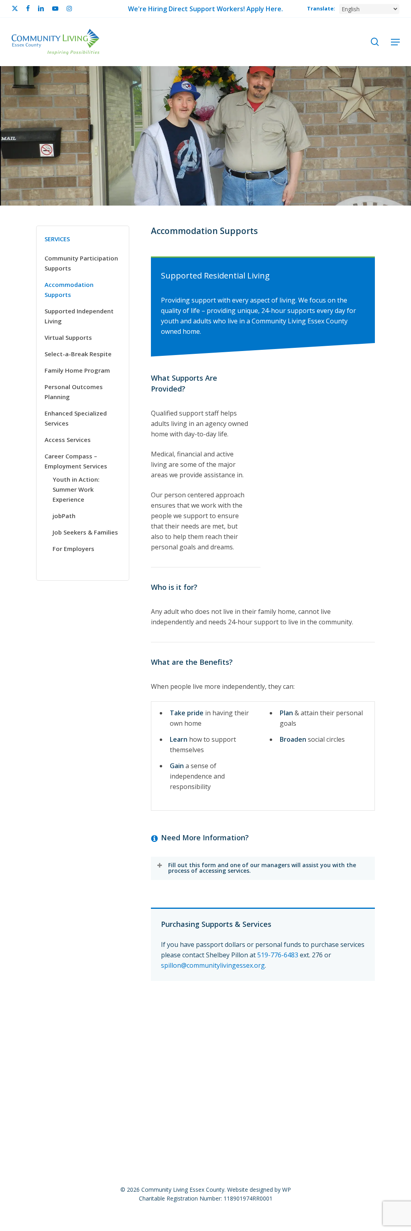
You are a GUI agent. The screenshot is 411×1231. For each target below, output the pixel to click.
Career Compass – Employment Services (76, 461)
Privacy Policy (289, 1049)
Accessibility (122, 1049)
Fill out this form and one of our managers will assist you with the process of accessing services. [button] (262, 867)
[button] (395, 42)
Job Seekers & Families (85, 532)
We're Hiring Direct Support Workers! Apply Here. (205, 8)
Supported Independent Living (79, 316)
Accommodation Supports (69, 290)
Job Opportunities (64, 1049)
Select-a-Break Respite (78, 354)
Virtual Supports (68, 337)
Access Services (68, 440)
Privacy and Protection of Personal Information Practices (137, 1062)
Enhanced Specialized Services (76, 418)
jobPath (64, 516)
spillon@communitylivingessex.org (213, 965)
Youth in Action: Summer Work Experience (76, 489)
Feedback (167, 1049)
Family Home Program (77, 370)
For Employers (73, 549)
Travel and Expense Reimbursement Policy (296, 1062)
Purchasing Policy (348, 1049)
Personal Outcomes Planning (74, 392)
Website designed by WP (259, 1189)
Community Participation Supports (81, 263)
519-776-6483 (277, 954)
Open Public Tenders (225, 1049)
